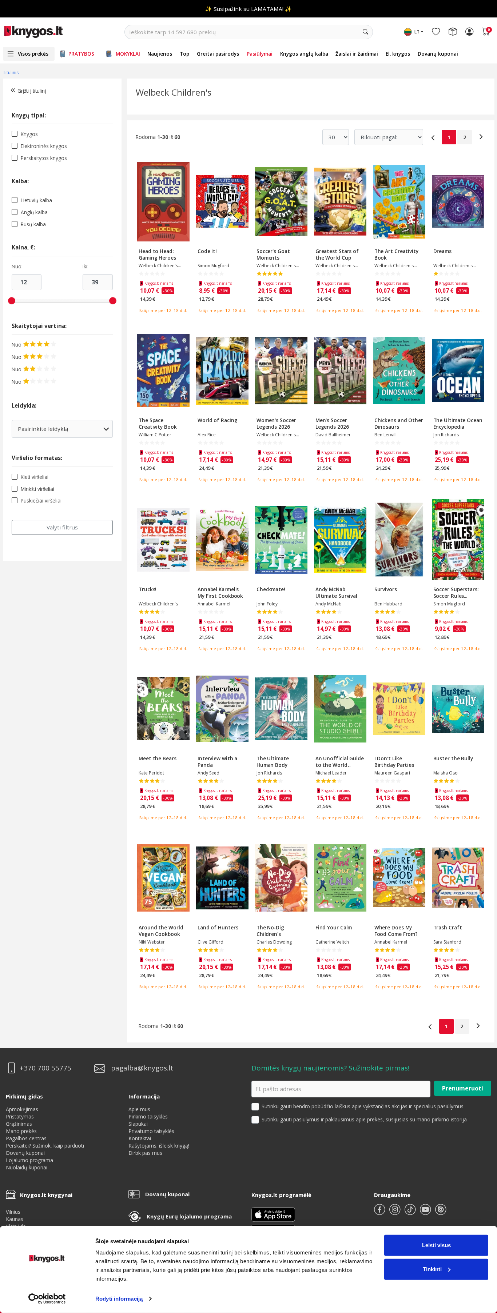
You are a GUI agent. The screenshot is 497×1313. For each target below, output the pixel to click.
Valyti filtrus (62, 527)
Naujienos (159, 53)
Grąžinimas (19, 1123)
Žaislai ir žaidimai (356, 53)
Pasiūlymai (260, 53)
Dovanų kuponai (438, 53)
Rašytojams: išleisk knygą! (158, 1145)
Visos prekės (33, 53)
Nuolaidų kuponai (26, 1167)
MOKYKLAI (128, 53)
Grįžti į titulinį (31, 90)
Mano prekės (21, 1131)
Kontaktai (139, 1138)
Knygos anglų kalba (304, 53)
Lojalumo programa (29, 1160)
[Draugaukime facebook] (380, 1212)
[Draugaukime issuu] (440, 1212)
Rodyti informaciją (119, 1299)
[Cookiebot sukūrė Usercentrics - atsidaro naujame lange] (47, 1298)
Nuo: (17, 266)
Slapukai (138, 1123)
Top (184, 53)
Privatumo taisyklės (151, 1131)
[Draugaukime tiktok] (411, 1212)
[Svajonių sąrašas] (436, 32)
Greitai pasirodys (218, 53)
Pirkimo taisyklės (148, 1116)
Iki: (85, 266)
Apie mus (139, 1109)
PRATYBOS (81, 53)
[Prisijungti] (469, 32)
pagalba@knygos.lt (142, 1068)
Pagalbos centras (26, 1138)
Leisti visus (436, 1245)
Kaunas (14, 1219)
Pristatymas (20, 1116)
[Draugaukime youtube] (426, 1212)
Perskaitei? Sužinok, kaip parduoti (45, 1145)
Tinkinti (432, 1269)
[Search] (365, 32)
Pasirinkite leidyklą (53, 431)
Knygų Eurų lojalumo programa (189, 1216)
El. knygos (398, 53)
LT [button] (417, 32)
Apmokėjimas (22, 1109)
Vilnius (13, 1211)
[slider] (11, 300)
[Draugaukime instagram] (395, 1212)
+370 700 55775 (45, 1068)
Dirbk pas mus (145, 1152)
